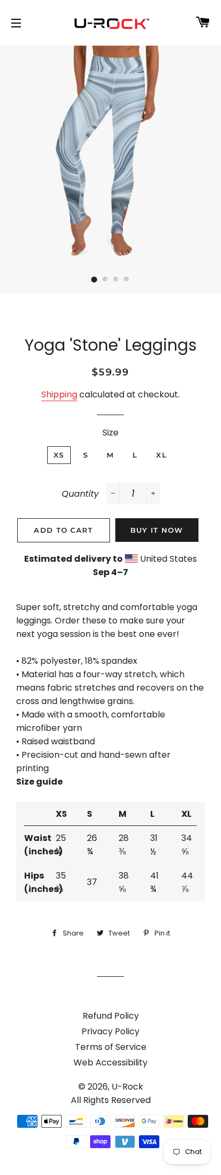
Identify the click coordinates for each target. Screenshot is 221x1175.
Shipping (59, 394)
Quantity (80, 494)
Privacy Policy (110, 1031)
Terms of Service (110, 1047)
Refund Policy (111, 1016)
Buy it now (156, 530)
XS (59, 455)
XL (161, 455)
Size (110, 432)
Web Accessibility (110, 1062)
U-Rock (127, 1086)
